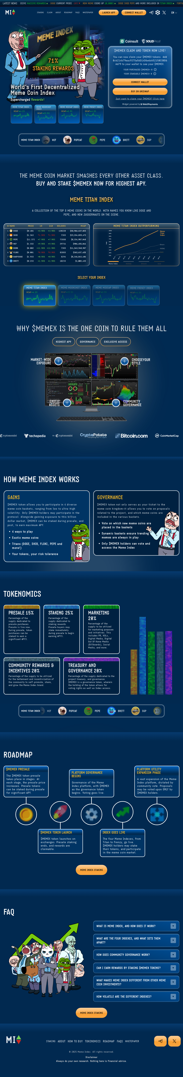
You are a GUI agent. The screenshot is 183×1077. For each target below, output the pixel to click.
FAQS (77, 12)
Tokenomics (93, 1041)
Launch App (108, 12)
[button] (44, 361)
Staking (40, 12)
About (58, 12)
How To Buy (75, 1041)
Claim (49, 12)
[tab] (44, 361)
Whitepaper (88, 12)
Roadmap (68, 12)
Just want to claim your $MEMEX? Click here (140, 98)
